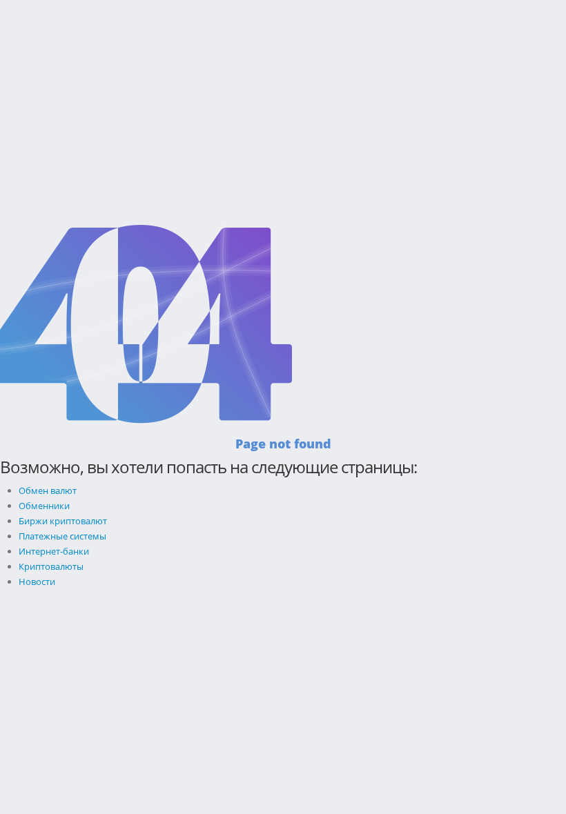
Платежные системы (62, 536)
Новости (37, 581)
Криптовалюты (51, 566)
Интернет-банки (54, 551)
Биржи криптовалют (63, 521)
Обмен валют (48, 490)
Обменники (44, 505)
